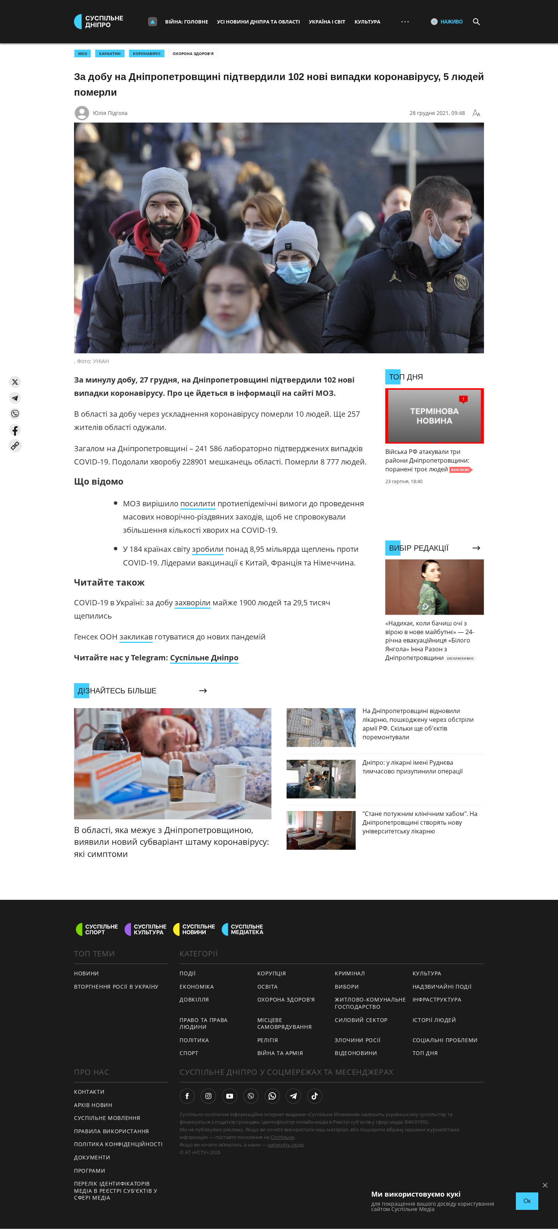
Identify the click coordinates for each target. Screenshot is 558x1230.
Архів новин (93, 1105)
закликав (136, 637)
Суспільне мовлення (107, 1117)
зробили (208, 549)
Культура (367, 21)
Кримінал (350, 973)
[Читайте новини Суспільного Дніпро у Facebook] (187, 1096)
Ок (527, 1201)
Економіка (197, 986)
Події (188, 973)
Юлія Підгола (110, 113)
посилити (198, 503)
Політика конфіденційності (118, 1144)
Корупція (271, 973)
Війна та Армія (280, 1053)
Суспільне (282, 1137)
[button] (15, 382)
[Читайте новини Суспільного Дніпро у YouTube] (229, 1096)
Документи (92, 1157)
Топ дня (425, 1053)
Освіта (267, 986)
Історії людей (434, 1020)
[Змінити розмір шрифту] (476, 113)
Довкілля (194, 999)
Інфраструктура (437, 999)
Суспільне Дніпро (204, 657)
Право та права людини (204, 1023)
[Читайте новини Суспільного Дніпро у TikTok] (314, 1096)
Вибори (347, 986)
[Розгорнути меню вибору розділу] (152, 21)
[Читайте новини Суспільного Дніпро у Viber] (251, 1096)
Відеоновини (356, 1053)
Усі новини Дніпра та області (258, 21)
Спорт (189, 1053)
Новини (86, 973)
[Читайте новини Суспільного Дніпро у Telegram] (293, 1096)
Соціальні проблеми (445, 1040)
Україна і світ (327, 21)
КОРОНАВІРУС (147, 53)
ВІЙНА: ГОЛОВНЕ (186, 21)
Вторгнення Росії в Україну (116, 986)
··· (405, 21)
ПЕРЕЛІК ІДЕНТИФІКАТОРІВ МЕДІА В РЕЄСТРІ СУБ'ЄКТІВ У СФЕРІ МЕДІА (116, 1190)
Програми (90, 1170)
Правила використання (111, 1131)
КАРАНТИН (110, 53)
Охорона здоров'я (193, 53)
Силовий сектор (361, 1020)
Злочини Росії (357, 1040)
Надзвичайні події (442, 986)
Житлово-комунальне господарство (370, 1003)
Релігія (267, 1040)
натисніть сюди (286, 1144)
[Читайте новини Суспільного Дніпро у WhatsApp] (272, 1096)
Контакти (89, 1091)
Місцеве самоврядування (284, 1023)
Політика (194, 1040)
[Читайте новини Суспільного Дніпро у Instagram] (208, 1096)
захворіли (193, 602)
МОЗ (82, 53)
